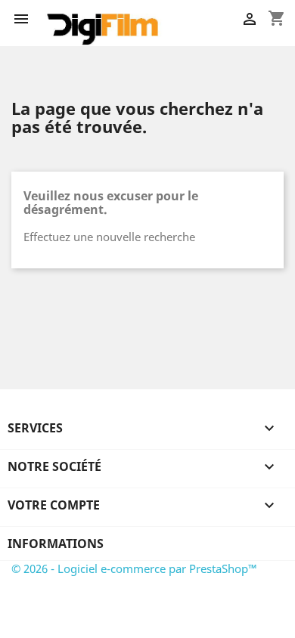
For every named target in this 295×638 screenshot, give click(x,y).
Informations (56, 543)
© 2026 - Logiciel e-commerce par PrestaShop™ (134, 568)
